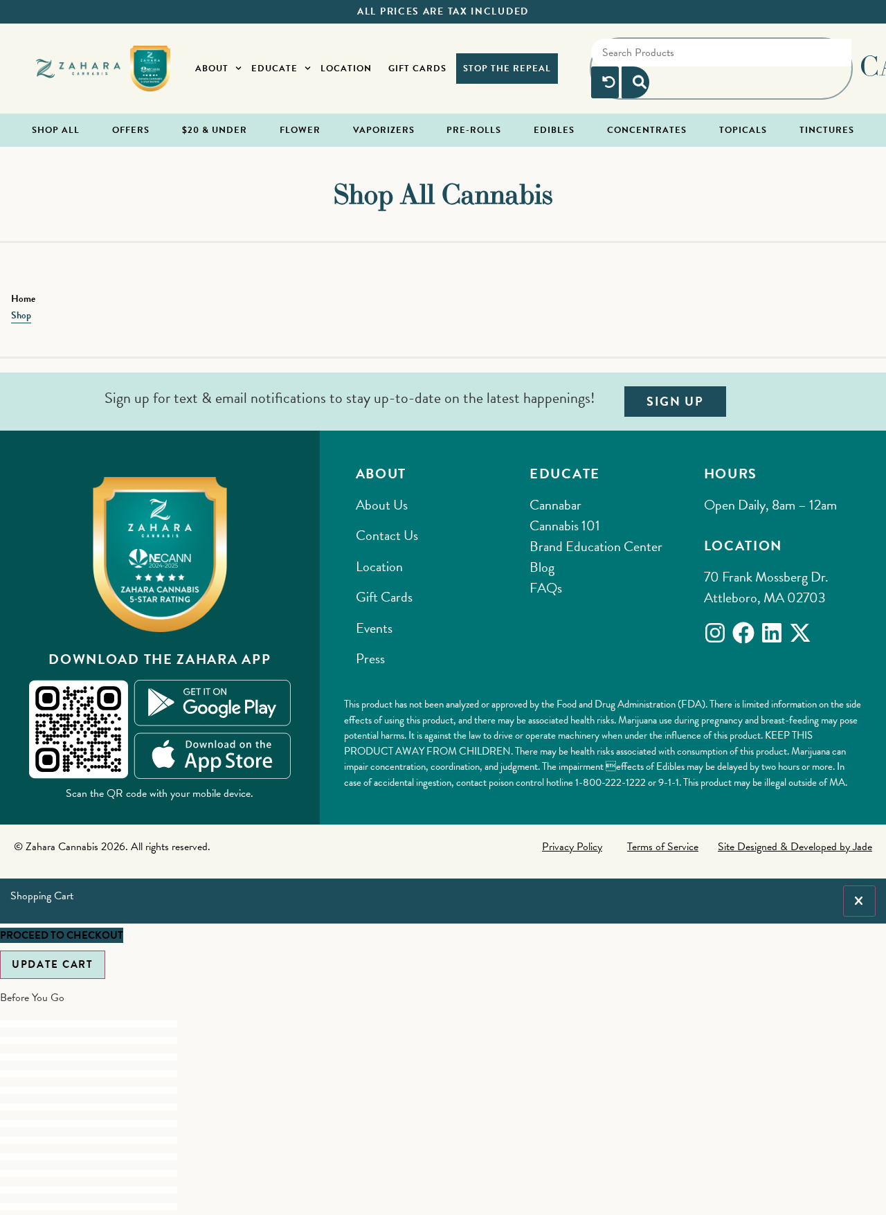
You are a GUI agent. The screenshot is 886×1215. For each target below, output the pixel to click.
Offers (131, 130)
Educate (274, 68)
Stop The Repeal (507, 68)
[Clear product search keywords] (605, 82)
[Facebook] (743, 633)
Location (346, 68)
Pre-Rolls (473, 130)
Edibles (554, 130)
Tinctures (826, 130)
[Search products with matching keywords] (635, 82)
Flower (300, 130)
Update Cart (52, 964)
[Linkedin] (772, 633)
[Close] (859, 901)
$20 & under (214, 130)
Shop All (56, 130)
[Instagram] (715, 633)
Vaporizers (384, 130)
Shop (21, 315)
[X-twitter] (800, 633)
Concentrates (647, 130)
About (211, 68)
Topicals (743, 130)
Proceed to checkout (61, 935)
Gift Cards (417, 68)
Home (23, 298)
